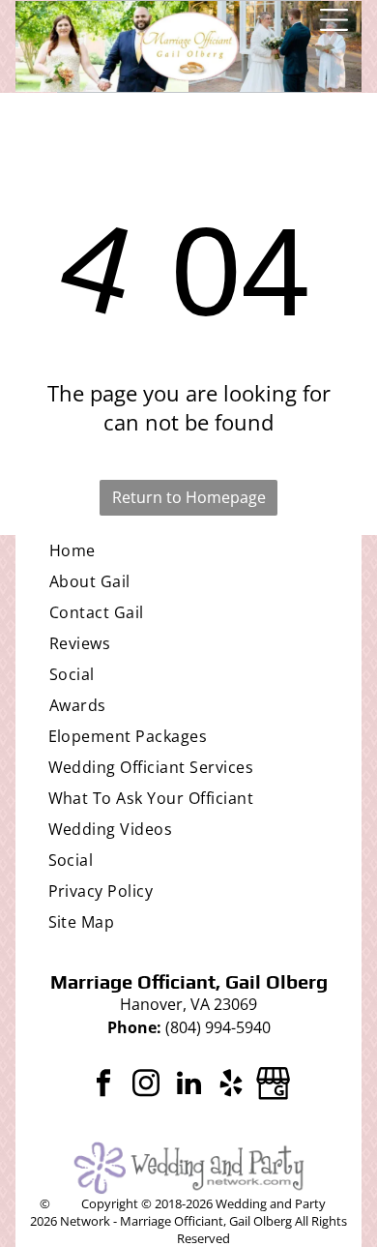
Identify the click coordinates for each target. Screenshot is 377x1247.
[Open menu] (334, 20)
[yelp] (231, 1086)
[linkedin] (188, 1086)
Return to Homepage (189, 497)
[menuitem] (188, 550)
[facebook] (103, 1086)
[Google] (273, 1086)
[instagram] (146, 1086)
